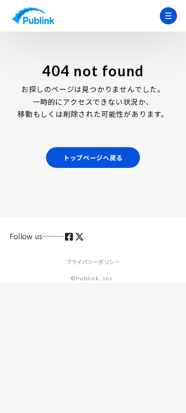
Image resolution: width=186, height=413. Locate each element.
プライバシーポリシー (93, 261)
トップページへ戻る (93, 157)
